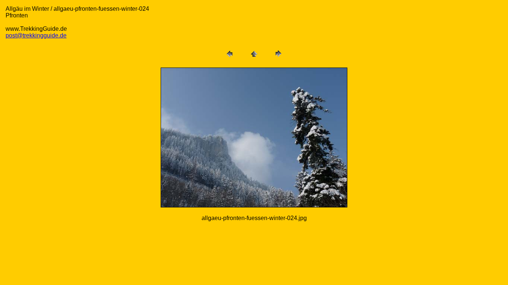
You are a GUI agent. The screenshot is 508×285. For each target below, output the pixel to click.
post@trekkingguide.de (36, 35)
